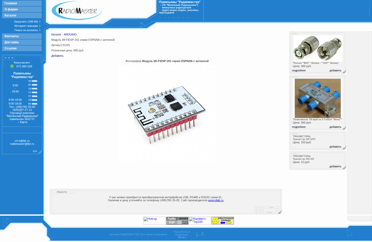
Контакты (12, 36)
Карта (23, 122)
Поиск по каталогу (26, 30)
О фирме (11, 9)
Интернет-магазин (26, 25)
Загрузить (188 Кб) (26, 21)
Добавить (57, 55)
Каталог (10, 15)
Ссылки (10, 48)
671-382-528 (24, 66)
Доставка (12, 42)
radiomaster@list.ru (22, 143)
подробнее (299, 70)
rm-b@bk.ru (22, 140)
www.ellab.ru (215, 200)
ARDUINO (70, 34)
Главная (11, 3)
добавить (335, 70)
